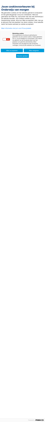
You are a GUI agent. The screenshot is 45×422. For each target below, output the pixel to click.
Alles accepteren (12, 50)
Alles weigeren (34, 50)
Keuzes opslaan (22, 56)
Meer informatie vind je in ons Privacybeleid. (16, 28)
